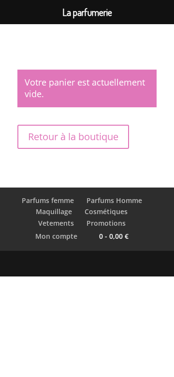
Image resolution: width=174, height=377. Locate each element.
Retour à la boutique (73, 136)
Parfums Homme (114, 200)
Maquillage (54, 211)
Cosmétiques (106, 211)
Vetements (56, 223)
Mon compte (56, 236)
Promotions (106, 223)
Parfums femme (48, 200)
